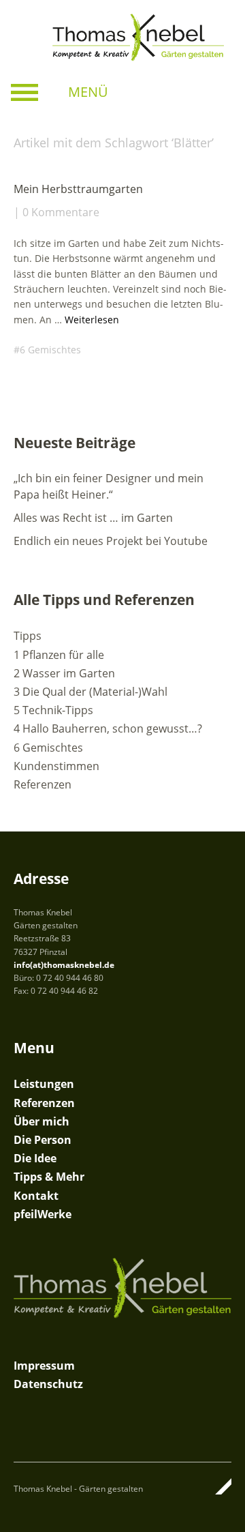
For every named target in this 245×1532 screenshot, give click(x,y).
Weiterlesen (92, 319)
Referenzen (42, 784)
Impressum (44, 1365)
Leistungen (44, 1083)
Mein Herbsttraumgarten (78, 188)
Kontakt (36, 1195)
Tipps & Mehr (49, 1176)
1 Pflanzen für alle (59, 654)
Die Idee (35, 1158)
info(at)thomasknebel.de (64, 965)
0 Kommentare (60, 212)
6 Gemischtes (50, 349)
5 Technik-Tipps (53, 710)
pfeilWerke (42, 1214)
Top (217, 1486)
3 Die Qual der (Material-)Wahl (90, 691)
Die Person (42, 1139)
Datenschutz (48, 1383)
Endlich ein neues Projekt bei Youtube (111, 540)
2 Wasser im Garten (64, 673)
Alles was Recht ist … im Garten (93, 517)
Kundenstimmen (56, 766)
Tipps (28, 635)
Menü (88, 92)
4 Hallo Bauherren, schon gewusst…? (108, 728)
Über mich (41, 1121)
